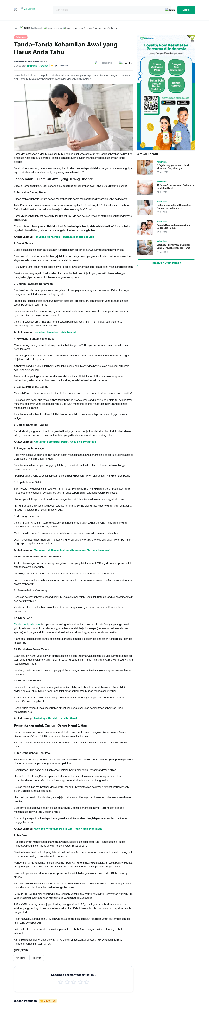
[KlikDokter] (34, 10)
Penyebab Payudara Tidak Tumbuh (55, 332)
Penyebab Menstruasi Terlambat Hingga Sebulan (64, 236)
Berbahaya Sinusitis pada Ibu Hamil (55, 718)
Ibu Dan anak (36, 28)
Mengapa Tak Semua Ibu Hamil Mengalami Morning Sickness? (72, 550)
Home (16, 28)
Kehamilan (57, 28)
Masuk (186, 9)
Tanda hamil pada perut (27, 624)
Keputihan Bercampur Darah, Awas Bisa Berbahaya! (65, 441)
